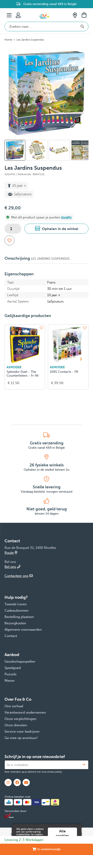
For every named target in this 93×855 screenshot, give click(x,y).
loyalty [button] (66, 217)
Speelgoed (13, 668)
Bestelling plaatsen (19, 617)
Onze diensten (16, 725)
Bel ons (10, 567)
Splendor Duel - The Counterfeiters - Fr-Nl (23, 374)
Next (80, 93)
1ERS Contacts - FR (64, 372)
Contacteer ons (16, 576)
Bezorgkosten (15, 623)
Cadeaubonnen (16, 610)
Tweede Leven (16, 604)
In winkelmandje (49, 849)
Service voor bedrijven (22, 731)
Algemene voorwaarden (23, 629)
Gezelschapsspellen (20, 661)
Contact (11, 636)
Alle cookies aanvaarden (62, 835)
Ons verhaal (14, 706)
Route (9, 553)
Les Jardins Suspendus (30, 39)
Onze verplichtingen (20, 719)
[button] (56, 229)
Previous (11, 152)
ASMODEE (14, 367)
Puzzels (10, 674)
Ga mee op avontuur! (21, 738)
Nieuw (9, 680)
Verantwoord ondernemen (25, 712)
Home (8, 39)
